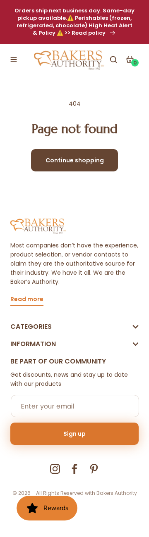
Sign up (74, 434)
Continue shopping (75, 160)
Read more (26, 299)
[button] (13, 59)
